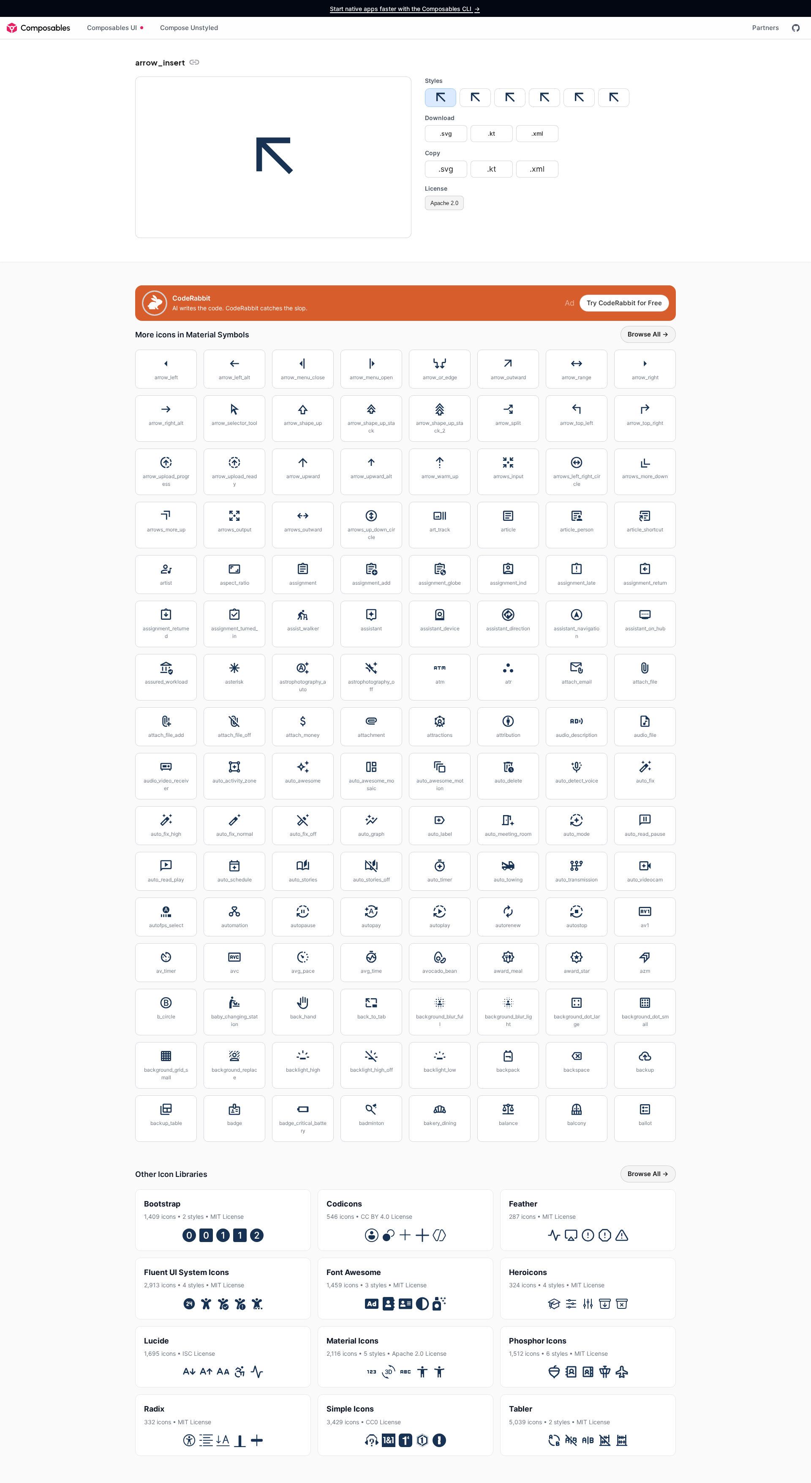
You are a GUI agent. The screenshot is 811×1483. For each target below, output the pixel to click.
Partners (765, 28)
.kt (491, 133)
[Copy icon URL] (194, 62)
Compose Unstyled (189, 28)
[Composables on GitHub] (795, 27)
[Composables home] (38, 28)
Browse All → (648, 334)
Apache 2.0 (444, 203)
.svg (446, 133)
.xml (537, 133)
